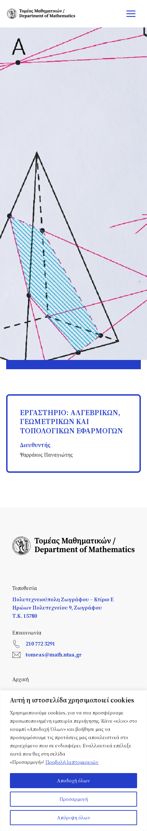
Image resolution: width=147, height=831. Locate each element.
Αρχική (20, 679)
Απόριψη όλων (73, 817)
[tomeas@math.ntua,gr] (16, 655)
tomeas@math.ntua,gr (54, 655)
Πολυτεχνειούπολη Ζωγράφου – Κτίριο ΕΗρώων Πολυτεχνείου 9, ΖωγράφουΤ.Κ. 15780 (63, 608)
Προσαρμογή (73, 799)
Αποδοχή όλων (73, 780)
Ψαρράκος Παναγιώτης (46, 455)
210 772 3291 (40, 644)
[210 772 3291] (16, 644)
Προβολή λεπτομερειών (71, 762)
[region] (73, 760)
